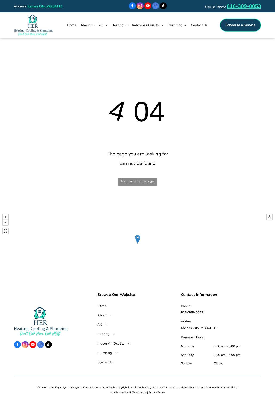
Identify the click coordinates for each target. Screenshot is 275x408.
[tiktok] (163, 6)
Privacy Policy (156, 392)
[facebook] (132, 6)
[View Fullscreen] (5, 231)
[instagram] (140, 6)
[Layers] (269, 217)
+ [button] (5, 217)
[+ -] (137, 243)
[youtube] (147, 6)
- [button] (5, 222)
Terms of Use (139, 392)
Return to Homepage (137, 181)
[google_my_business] (155, 6)
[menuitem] (71, 25)
